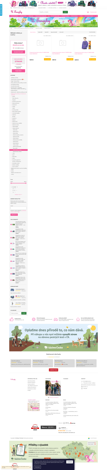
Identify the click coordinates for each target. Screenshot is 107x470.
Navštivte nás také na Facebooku (89, 385)
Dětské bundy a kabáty (17, 151)
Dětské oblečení (14, 90)
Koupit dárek (18, 70)
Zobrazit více (53, 369)
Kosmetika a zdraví (15, 163)
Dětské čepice (15, 131)
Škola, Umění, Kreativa (16, 111)
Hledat (65, 12)
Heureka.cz (14, 118)
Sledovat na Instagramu (54, 397)
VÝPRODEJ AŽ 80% (14, 77)
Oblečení (14, 115)
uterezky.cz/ (85, 386)
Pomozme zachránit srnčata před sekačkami (69, 408)
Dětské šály (15, 130)
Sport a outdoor (15, 166)
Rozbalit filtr (18, 194)
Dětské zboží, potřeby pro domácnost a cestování (18, 94)
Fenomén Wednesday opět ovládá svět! (70, 415)
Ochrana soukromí (62, 7)
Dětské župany (16, 138)
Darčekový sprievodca (16, 101)
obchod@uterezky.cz (87, 381)
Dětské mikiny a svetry (17, 150)
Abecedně (61, 32)
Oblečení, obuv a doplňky (17, 123)
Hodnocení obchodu (53, 354)
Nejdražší (46, 32)
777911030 (85, 388)
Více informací (43, 464)
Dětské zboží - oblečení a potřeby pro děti (19, 92)
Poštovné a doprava (52, 7)
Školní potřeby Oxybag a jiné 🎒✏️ (17, 79)
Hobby (13, 158)
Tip (14, 192)
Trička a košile (15, 145)
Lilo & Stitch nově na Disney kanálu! (51, 410)
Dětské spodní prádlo (17, 146)
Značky (13, 106)
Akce (14, 188)
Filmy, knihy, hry (15, 98)
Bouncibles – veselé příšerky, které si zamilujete (70, 412)
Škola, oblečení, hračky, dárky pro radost (19, 82)
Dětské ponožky (16, 136)
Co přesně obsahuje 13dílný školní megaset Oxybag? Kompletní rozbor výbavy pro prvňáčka (52, 403)
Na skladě (15, 187)
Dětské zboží (14, 121)
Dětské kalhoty (16, 143)
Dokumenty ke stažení (32, 389)
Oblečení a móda (15, 125)
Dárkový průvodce (15, 103)
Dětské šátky (15, 133)
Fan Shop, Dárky (15, 110)
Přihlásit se (14, 214)
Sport (13, 155)
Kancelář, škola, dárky (15, 86)
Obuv (14, 153)
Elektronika (14, 156)
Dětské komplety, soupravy (18, 135)
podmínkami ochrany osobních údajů (18, 211)
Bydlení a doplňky (15, 165)
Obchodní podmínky (42, 7)
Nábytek (13, 120)
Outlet (13, 108)
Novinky (13, 116)
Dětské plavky (15, 141)
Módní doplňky (15, 126)
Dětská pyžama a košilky (17, 140)
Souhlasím (69, 462)
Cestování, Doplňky (16, 113)
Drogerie (14, 100)
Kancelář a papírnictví (16, 160)
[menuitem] (14, 16)
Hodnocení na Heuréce (32, 387)
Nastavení (37, 467)
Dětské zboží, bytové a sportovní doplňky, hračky (19, 169)
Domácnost (14, 105)
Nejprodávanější (54, 32)
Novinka (15, 190)
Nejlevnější (40, 32)
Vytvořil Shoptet (94, 438)
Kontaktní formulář (18, 51)
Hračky (13, 96)
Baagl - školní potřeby (15, 81)
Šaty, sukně (15, 148)
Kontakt (29, 390)
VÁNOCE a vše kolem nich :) (16, 172)
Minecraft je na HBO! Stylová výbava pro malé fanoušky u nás (52, 414)
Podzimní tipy (48, 407)
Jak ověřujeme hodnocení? (33, 385)
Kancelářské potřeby (15, 84)
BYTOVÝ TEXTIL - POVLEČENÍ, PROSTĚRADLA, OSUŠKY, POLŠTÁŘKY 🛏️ (18, 88)
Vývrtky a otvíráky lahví (16, 161)
